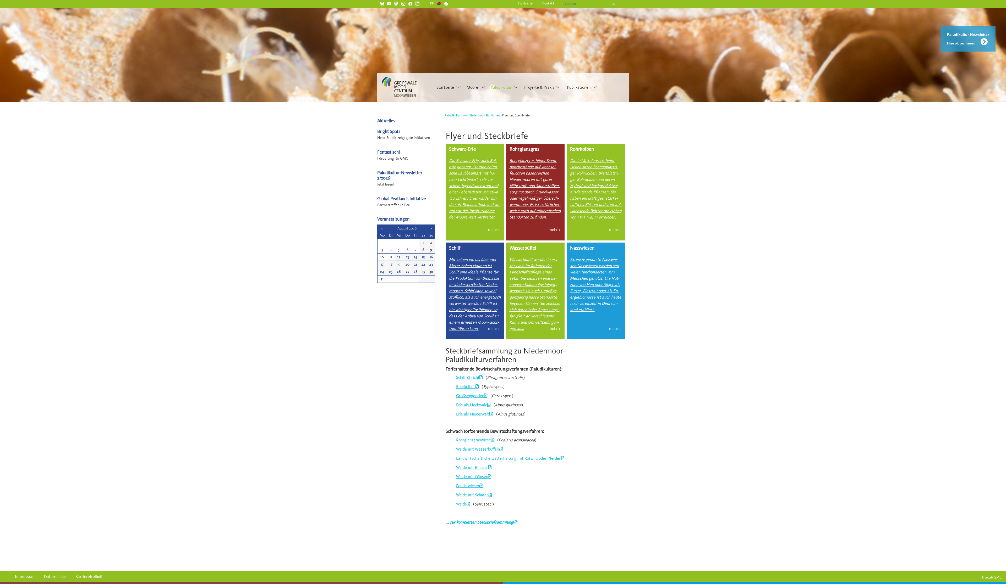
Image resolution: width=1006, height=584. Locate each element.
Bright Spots (388, 131)
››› (613, 4)
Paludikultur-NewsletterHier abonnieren (968, 38)
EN (432, 3)
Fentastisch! (388, 152)
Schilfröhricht (467, 377)
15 (423, 257)
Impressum (25, 576)
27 (407, 271)
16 (431, 257)
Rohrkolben (465, 386)
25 (390, 271)
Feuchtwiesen (468, 485)
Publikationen (579, 87)
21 (415, 264)
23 (431, 264)
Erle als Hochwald (471, 404)
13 (407, 257)
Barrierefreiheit (89, 576)
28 (415, 271)
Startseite (525, 3)
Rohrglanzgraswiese (473, 439)
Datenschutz (55, 576)
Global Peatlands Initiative (401, 198)
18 (390, 264)
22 (423, 264)
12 (398, 257)
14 (415, 257)
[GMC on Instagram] (403, 3)
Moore (472, 87)
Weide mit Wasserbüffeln (478, 449)
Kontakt (548, 3)
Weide (461, 504)
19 (398, 264)
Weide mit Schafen (472, 494)
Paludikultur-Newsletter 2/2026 (399, 175)
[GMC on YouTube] (389, 3)
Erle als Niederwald (473, 414)
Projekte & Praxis (539, 87)
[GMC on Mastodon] (396, 3)
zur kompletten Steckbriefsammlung (481, 522)
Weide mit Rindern (472, 467)
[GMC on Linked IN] (417, 3)
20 (407, 264)
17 (382, 264)
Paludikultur (501, 87)
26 (399, 271)
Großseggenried (470, 395)
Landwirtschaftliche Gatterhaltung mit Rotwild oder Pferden (508, 458)
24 (382, 271)
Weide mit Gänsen (472, 476)
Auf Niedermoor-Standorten (481, 115)
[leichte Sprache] (446, 3)
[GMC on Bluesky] (382, 3)
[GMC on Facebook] (410, 3)
